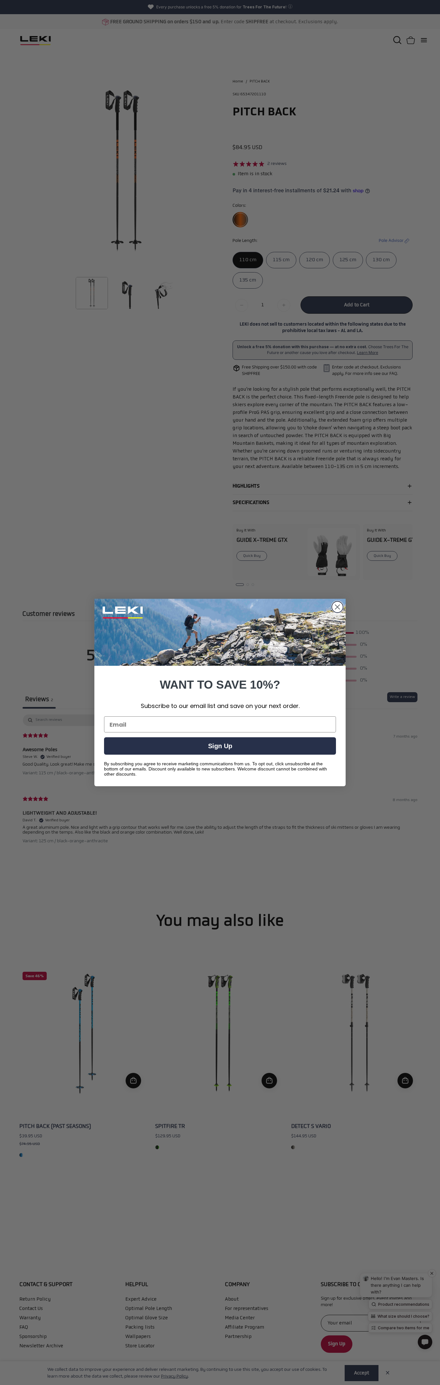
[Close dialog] (337, 607)
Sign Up (220, 746)
